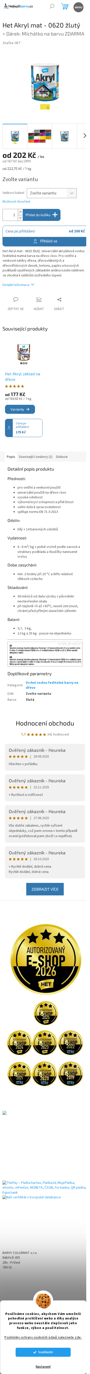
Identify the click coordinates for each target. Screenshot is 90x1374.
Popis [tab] (11, 456)
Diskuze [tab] (62, 456)
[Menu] (78, 7)
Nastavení (43, 1366)
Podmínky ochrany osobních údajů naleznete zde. (43, 1337)
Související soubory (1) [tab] (35, 456)
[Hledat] (52, 7)
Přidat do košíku (38, 215)
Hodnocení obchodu (45, 723)
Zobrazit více (45, 889)
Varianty (17, 409)
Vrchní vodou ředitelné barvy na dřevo (52, 685)
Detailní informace (16, 284)
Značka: (11, 43)
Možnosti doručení (16, 201)
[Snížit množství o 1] (20, 218)
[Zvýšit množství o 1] (20, 212)
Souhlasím (45, 1352)
